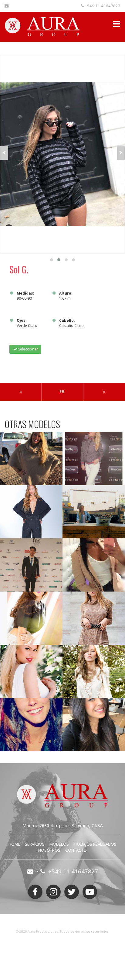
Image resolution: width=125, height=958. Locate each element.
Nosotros (49, 850)
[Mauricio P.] (31, 565)
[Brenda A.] (31, 618)
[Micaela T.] (93, 724)
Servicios (35, 844)
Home (14, 844)
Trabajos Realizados (95, 844)
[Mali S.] (31, 724)
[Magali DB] (93, 511)
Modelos (59, 844)
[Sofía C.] (31, 511)
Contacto (76, 850)
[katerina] (31, 671)
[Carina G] (93, 458)
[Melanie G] (93, 565)
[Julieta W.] (93, 671)
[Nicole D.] (31, 458)
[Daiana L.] (93, 618)
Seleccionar (27, 349)
